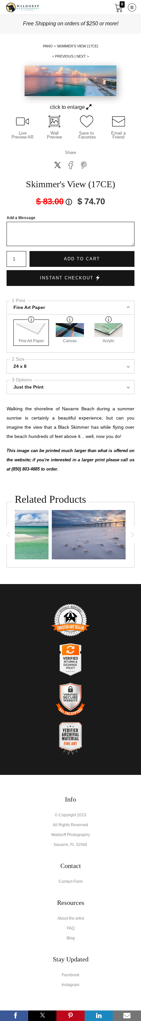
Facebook (70, 975)
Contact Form (71, 881)
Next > (82, 56)
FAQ (70, 928)
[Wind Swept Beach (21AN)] (89, 534)
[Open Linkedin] (99, 1015)
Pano (48, 46)
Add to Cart (82, 258)
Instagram (70, 985)
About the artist (70, 918)
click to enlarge (68, 107)
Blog (71, 938)
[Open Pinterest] (70, 1015)
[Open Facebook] (14, 1015)
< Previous (62, 56)
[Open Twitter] (42, 1015)
